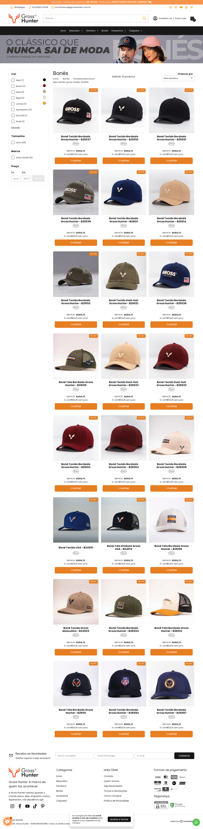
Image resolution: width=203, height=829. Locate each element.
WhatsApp (19, 7)
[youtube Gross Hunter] (181, 7)
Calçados (134, 30)
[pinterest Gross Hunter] (191, 7)
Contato (108, 776)
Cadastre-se (165, 18)
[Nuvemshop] (182, 821)
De (12, 172)
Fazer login (180, 18)
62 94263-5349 (40, 7)
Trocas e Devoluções (115, 791)
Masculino (74, 30)
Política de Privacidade (116, 800)
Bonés (105, 30)
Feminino (90, 30)
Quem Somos (111, 781)
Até (24, 172)
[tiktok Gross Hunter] (186, 7)
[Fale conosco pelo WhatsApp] (196, 822)
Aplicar (38, 178)
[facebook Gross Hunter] (175, 7)
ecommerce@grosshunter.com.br (73, 7)
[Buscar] (144, 18)
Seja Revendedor (113, 786)
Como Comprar (112, 795)
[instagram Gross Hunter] (170, 7)
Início (63, 30)
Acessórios (117, 30)
